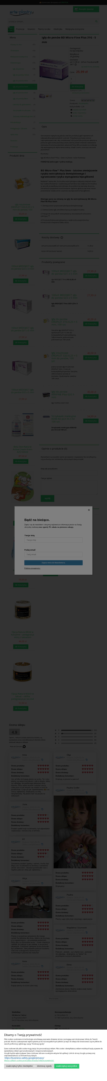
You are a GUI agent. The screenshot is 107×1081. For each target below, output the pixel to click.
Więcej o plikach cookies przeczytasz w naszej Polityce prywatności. (29, 1060)
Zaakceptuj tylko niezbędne (19, 1066)
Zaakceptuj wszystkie (66, 1066)
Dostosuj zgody (44, 1066)
